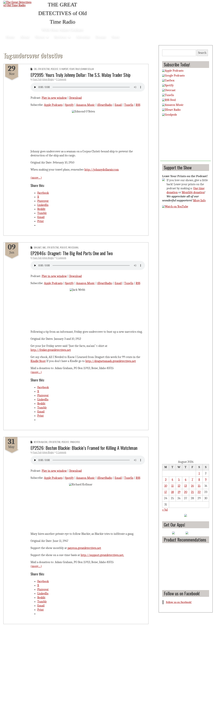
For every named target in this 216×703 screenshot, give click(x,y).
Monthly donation (193, 192)
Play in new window (54, 98)
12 (179, 486)
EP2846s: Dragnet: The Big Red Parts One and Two (72, 253)
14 (192, 486)
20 (185, 492)
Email (118, 105)
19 (179, 492)
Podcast (54, 69)
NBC (44, 247)
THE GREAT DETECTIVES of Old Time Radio (62, 13)
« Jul (165, 510)
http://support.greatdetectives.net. (102, 555)
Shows (40, 37)
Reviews (60, 37)
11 (172, 486)
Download (75, 98)
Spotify (69, 105)
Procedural (73, 247)
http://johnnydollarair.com (101, 169)
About (24, 37)
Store (115, 37)
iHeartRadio (104, 105)
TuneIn (128, 105)
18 (172, 492)
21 (192, 492)
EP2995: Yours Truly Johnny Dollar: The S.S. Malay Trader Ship (80, 74)
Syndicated (75, 442)
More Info (199, 200)
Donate (101, 37)
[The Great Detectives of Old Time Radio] (18, 4)
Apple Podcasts (53, 105)
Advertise (83, 37)
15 (199, 486)
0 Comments (61, 79)
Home (10, 37)
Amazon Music (85, 105)
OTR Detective (44, 69)
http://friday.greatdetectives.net (51, 350)
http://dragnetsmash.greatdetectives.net (110, 361)
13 (185, 486)
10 (165, 486)
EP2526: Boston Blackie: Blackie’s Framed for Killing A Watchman (84, 447)
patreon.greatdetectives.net (84, 548)
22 (199, 492)
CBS (35, 69)
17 (165, 492)
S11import (63, 69)
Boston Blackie (41, 442)
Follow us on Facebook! (182, 593)
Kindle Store (38, 361)
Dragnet (38, 247)
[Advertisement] (185, 140)
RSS (138, 105)
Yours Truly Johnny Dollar (81, 69)
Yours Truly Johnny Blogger (43, 79)
